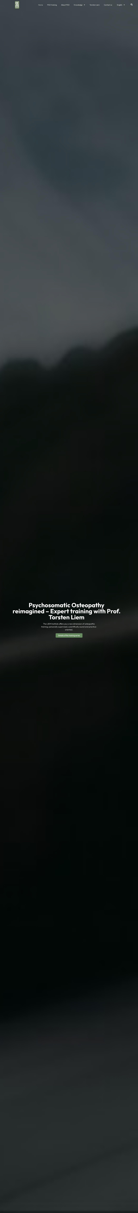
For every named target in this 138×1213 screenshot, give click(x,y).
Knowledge (78, 5)
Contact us (108, 5)
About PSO (65, 5)
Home (40, 5)
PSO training (52, 5)
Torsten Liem (95, 5)
